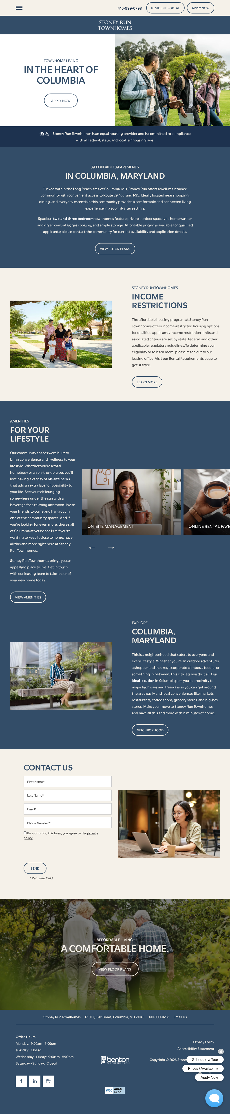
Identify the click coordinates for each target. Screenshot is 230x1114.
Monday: (22, 1043)
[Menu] (19, 8)
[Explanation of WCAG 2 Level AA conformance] (115, 1090)
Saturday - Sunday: (30, 1062)
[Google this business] (48, 1081)
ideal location (143, 680)
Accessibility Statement (195, 1048)
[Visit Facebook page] (21, 1081)
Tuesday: (22, 1049)
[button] (165, 7)
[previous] (92, 547)
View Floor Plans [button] (115, 969)
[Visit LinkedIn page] (34, 1081)
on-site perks (59, 478)
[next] (111, 547)
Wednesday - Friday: (31, 1056)
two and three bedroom (73, 218)
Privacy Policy (203, 1041)
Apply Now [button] (61, 100)
